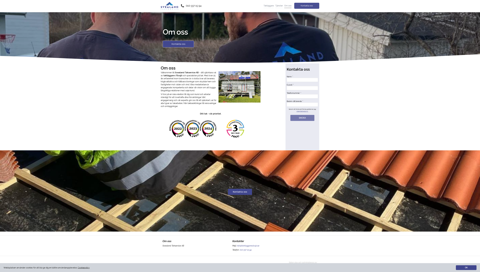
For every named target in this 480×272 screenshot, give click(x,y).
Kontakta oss (307, 5)
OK (466, 267)
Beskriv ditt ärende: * (295, 101)
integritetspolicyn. (302, 111)
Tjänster (279, 5)
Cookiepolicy (84, 268)
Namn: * (290, 77)
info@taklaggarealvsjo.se (248, 246)
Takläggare (269, 5)
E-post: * (290, 85)
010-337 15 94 (194, 5)
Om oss (288, 5)
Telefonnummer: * (294, 93)
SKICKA (302, 118)
